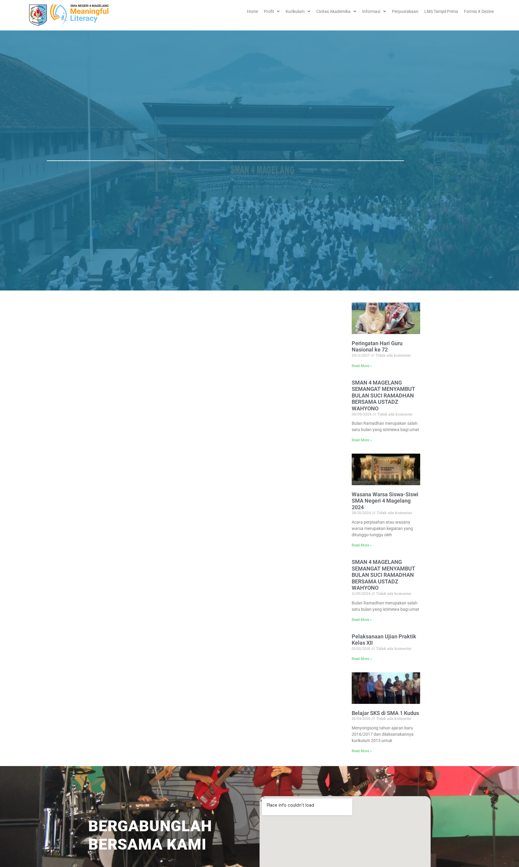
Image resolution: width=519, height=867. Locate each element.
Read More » (362, 366)
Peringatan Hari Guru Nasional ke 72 (377, 346)
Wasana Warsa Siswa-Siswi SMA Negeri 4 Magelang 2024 (385, 500)
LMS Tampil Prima (441, 11)
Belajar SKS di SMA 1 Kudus (385, 713)
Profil (269, 11)
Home (252, 11)
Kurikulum (295, 11)
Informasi (371, 11)
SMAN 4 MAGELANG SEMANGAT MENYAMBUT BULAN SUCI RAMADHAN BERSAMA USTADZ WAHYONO (383, 395)
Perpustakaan (405, 11)
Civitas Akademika (333, 11)
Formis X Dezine (479, 11)
